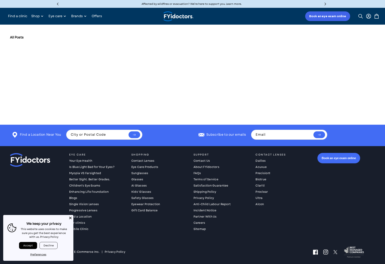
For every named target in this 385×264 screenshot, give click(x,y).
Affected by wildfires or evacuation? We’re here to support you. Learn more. (192, 4)
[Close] (70, 218)
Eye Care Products (144, 167)
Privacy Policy (204, 198)
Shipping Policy (205, 192)
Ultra (258, 198)
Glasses (137, 179)
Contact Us (202, 161)
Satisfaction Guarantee (211, 186)
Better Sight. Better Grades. (89, 179)
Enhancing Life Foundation (89, 192)
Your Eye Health (80, 161)
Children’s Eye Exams (84, 186)
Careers (199, 223)
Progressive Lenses (83, 210)
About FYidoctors (206, 167)
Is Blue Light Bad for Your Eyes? (91, 167)
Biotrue (260, 179)
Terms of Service (206, 179)
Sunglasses (139, 173)
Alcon (259, 204)
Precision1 (262, 173)
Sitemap (200, 229)
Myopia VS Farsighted (85, 173)
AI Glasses (139, 186)
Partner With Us (205, 217)
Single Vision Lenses (84, 204)
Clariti (260, 186)
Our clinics (77, 223)
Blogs (73, 198)
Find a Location (80, 217)
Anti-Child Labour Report (212, 204)
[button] (325, 3)
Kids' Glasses (141, 192)
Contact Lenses (143, 161)
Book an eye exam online (327, 16)
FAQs (197, 173)
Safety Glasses (142, 198)
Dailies (260, 161)
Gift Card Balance (144, 210)
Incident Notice (205, 210)
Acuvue (261, 167)
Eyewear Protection (145, 204)
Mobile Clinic (79, 229)
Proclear (261, 192)
